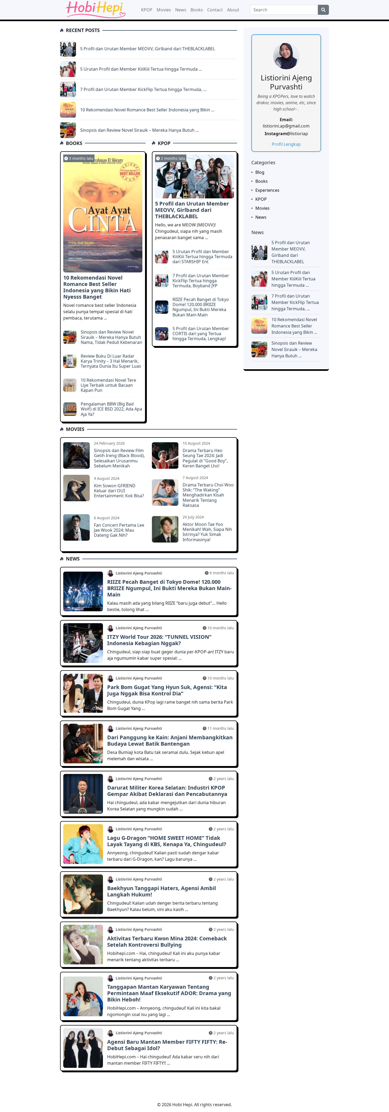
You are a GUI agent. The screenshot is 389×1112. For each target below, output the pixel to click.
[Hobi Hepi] (95, 9)
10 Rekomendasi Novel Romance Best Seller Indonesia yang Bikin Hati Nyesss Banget (97, 287)
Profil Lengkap (286, 144)
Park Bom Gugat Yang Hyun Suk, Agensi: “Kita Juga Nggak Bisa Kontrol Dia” (167, 690)
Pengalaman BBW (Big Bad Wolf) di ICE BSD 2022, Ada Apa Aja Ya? (111, 409)
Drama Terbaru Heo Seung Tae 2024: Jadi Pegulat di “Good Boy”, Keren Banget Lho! (205, 458)
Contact (215, 10)
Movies (164, 10)
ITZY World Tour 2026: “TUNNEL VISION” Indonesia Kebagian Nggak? (159, 640)
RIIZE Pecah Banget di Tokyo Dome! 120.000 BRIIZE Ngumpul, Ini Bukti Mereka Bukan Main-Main (201, 307)
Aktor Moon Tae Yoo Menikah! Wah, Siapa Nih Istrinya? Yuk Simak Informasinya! (207, 532)
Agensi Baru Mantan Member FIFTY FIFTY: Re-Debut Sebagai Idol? (167, 1045)
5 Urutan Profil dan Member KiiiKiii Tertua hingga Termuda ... (141, 69)
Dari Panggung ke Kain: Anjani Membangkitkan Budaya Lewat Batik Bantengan (170, 740)
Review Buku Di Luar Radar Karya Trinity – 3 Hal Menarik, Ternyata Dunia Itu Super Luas (111, 361)
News (180, 10)
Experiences (267, 190)
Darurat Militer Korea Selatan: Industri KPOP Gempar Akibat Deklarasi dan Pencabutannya (167, 790)
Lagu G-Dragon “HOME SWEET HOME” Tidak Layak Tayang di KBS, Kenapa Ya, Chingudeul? (166, 841)
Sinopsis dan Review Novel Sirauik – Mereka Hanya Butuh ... (139, 130)
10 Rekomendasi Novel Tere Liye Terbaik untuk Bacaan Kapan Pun (108, 385)
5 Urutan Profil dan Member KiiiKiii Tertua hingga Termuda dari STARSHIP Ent (202, 257)
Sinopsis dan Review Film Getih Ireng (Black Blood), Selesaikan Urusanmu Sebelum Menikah (119, 458)
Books (197, 10)
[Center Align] (323, 10)
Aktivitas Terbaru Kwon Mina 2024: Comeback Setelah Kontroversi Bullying (167, 941)
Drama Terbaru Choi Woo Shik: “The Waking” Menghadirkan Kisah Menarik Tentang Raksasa (208, 495)
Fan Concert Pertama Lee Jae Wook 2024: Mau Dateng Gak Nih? (119, 530)
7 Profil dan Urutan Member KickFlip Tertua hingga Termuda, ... (143, 89)
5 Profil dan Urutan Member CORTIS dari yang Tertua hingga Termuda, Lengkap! (201, 333)
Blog (259, 172)
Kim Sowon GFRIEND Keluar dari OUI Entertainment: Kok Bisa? (119, 491)
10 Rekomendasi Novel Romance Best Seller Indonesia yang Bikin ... (147, 110)
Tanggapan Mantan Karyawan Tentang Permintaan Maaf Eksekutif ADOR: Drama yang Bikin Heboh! (169, 993)
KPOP (146, 10)
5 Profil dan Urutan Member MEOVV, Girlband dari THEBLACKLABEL (147, 49)
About (233, 10)
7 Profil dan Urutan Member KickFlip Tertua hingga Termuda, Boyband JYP (201, 281)
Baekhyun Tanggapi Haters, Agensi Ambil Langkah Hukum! (161, 891)
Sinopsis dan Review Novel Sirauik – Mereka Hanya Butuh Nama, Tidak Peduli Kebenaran (111, 337)
